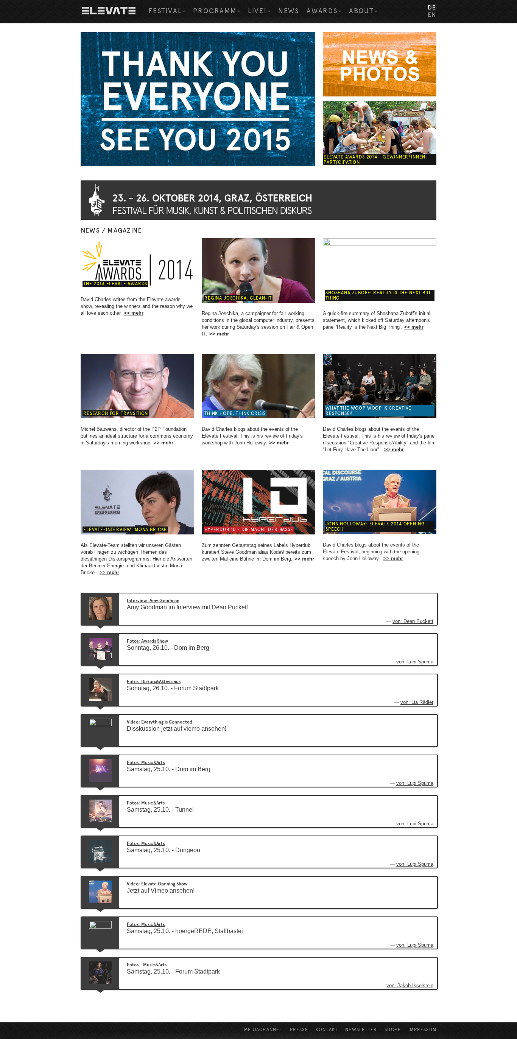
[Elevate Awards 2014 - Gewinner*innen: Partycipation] (379, 133)
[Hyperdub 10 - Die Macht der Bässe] (258, 502)
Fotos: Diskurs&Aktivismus (154, 681)
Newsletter (361, 1029)
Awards (322, 11)
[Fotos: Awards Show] (100, 649)
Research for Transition (115, 413)
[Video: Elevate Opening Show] (100, 891)
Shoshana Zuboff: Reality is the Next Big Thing (378, 295)
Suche (393, 1029)
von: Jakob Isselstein (409, 985)
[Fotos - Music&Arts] (100, 972)
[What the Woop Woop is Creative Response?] (379, 386)
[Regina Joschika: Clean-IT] (258, 270)
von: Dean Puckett (412, 621)
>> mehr (133, 313)
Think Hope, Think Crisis (235, 413)
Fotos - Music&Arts (147, 965)
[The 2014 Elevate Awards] (137, 263)
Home (109, 11)
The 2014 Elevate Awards (115, 283)
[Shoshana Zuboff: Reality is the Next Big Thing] (379, 270)
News (288, 11)
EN (432, 14)
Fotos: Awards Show (147, 641)
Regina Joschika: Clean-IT (238, 298)
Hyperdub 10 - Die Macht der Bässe (248, 529)
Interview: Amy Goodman (153, 600)
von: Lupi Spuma (414, 662)
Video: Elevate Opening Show (157, 884)
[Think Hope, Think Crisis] (258, 386)
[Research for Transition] (137, 386)
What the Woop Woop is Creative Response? (368, 410)
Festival (165, 11)
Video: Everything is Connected (159, 722)
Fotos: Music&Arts (146, 762)
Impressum (422, 1029)
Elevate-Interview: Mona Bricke (125, 529)
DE (432, 7)
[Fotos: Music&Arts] (100, 770)
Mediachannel (263, 1029)
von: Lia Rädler (416, 702)
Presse (299, 1029)
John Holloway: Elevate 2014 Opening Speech (375, 526)
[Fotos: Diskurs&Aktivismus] (100, 689)
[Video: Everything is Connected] (100, 730)
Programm (214, 11)
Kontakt (327, 1029)
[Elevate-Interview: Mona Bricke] (137, 502)
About (361, 11)
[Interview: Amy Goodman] (100, 608)
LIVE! (257, 11)
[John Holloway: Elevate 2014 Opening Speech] (379, 502)
